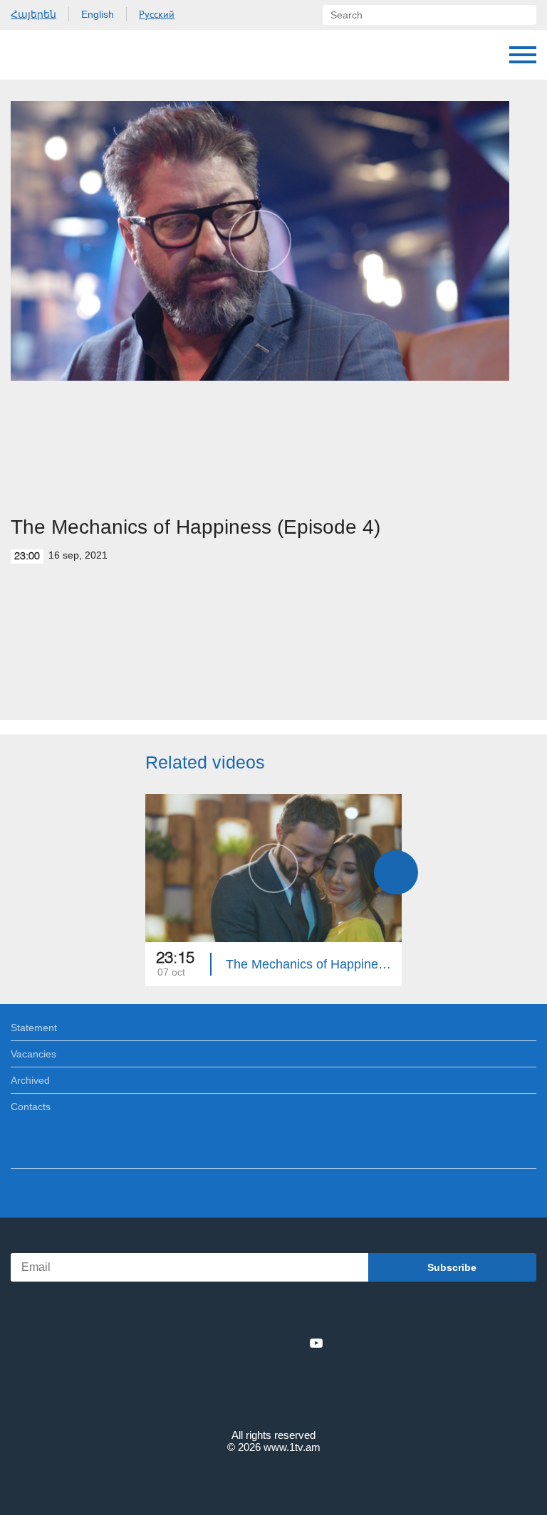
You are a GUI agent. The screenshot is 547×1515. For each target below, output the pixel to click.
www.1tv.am (292, 1447)
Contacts (31, 1106)
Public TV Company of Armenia (83, 55)
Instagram (292, 1342)
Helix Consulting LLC (273, 1480)
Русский (156, 14)
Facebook (224, 1342)
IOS (234, 1312)
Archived (30, 1080)
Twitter (244, 1342)
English (97, 14)
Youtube (316, 1342)
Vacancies (33, 1054)
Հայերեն (33, 14)
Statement (34, 1027)
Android (314, 1312)
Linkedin (268, 1342)
